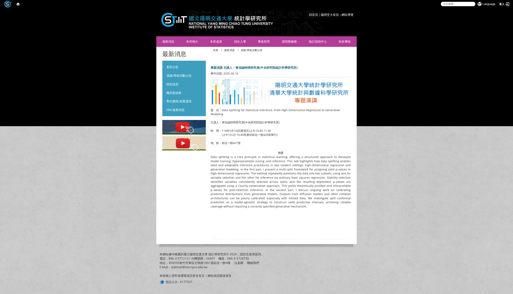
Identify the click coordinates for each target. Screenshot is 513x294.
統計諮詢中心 (318, 41)
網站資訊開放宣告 (220, 276)
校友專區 (345, 41)
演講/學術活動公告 (179, 76)
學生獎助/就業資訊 (179, 101)
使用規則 (255, 254)
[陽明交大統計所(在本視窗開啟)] (215, 22)
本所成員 (216, 41)
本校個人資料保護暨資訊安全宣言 (182, 276)
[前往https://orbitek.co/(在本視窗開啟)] (163, 282)
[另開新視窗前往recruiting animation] (184, 144)
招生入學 (240, 41)
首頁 (215, 50)
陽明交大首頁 (330, 15)
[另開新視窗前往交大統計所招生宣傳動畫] (184, 128)
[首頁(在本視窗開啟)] (18, 4)
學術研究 (264, 41)
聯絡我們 (253, 263)
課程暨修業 (289, 41)
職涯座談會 (173, 93)
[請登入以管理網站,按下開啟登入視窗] (8, 4)
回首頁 (313, 15)
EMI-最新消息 (175, 110)
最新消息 (168, 41)
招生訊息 (172, 84)
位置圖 (238, 263)
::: (352, 11)
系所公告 (172, 67)
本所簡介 (192, 41)
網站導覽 (347, 15)
